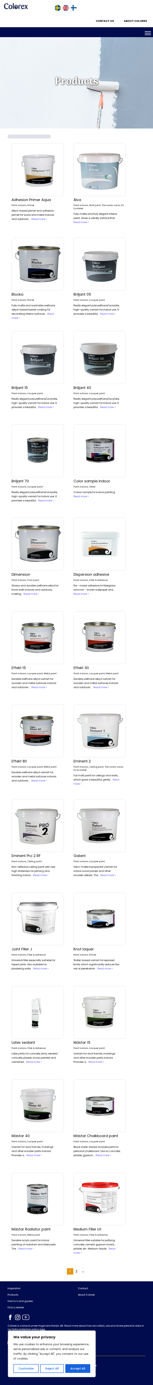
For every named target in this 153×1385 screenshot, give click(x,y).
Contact (83, 1288)
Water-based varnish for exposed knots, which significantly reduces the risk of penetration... (96, 964)
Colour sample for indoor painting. (95, 492)
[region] (52, 1354)
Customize (26, 1368)
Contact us (105, 21)
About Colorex (135, 21)
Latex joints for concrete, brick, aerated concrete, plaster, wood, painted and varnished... (35, 1058)
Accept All (77, 1368)
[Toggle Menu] (148, 33)
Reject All (52, 1368)
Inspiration (14, 1288)
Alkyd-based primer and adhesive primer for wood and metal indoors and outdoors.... (33, 215)
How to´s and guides (20, 1301)
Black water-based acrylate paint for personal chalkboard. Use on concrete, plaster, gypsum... (97, 1151)
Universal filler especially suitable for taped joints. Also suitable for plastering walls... (33, 964)
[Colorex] (16, 6)
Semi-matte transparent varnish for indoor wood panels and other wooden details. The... (95, 871)
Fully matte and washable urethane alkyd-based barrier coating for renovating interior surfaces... (33, 309)
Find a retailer (16, 1307)
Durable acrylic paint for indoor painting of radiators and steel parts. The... (34, 1244)
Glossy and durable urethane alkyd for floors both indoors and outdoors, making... (35, 590)
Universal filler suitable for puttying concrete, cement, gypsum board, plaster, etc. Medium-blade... (94, 1244)
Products (13, 1295)
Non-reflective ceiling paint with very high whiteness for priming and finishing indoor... (33, 871)
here (42, 1329)
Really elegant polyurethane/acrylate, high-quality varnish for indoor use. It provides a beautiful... (96, 309)
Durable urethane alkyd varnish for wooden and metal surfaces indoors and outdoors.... (34, 683)
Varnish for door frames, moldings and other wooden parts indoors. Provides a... (94, 1058)
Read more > (39, 219)
